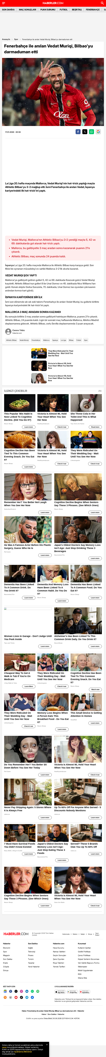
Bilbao (71, 340)
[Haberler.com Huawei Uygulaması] (84, 992)
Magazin (6, 955)
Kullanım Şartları (84, 948)
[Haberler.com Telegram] (27, 997)
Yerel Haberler (34, 966)
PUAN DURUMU (47, 9)
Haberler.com (58, 943)
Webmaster (82, 966)
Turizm (31, 959)
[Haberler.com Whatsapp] (32, 991)
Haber (44, 1014)
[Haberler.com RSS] (5, 997)
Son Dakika (7, 959)
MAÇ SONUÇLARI (27, 9)
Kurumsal (82, 943)
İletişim (83, 934)
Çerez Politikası (84, 955)
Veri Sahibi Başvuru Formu (88, 963)
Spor (16, 39)
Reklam (75, 934)
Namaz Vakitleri (59, 951)
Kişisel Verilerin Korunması (88, 959)
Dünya (5, 970)
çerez (4, 1047)
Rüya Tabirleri (58, 963)
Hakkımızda (66, 934)
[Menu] (3, 3)
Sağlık (30, 948)
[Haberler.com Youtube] (16, 997)
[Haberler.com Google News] (5, 991)
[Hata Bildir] (48, 1018)
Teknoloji (31, 951)
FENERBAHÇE (93, 9)
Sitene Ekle (82, 978)
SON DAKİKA (8, 9)
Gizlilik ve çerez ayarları (34, 1018)
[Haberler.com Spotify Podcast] (38, 991)
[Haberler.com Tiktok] (21, 997)
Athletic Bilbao (11, 340)
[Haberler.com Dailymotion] (32, 997)
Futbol (79, 340)
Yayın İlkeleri (97, 934)
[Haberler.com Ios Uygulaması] (60, 992)
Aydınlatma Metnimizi (23, 1052)
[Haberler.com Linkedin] (27, 991)
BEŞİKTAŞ (77, 9)
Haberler (6, 943)
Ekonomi (6, 948)
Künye (90, 934)
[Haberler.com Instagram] (21, 991)
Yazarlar (31, 963)
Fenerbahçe (36, 340)
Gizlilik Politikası (84, 951)
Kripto (5, 963)
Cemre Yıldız (18, 330)
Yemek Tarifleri (59, 966)
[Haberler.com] (16, 934)
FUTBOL (64, 9)
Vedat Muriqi (24, 340)
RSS (79, 974)
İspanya (55, 340)
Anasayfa (6, 39)
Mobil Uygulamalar (85, 970)
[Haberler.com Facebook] (11, 991)
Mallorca (46, 340)
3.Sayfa (6, 966)
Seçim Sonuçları (59, 955)
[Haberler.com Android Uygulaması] (72, 992)
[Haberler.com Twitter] (16, 991)
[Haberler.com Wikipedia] (11, 997)
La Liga (63, 340)
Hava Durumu (58, 948)
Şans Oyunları (58, 959)
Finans (30, 955)
